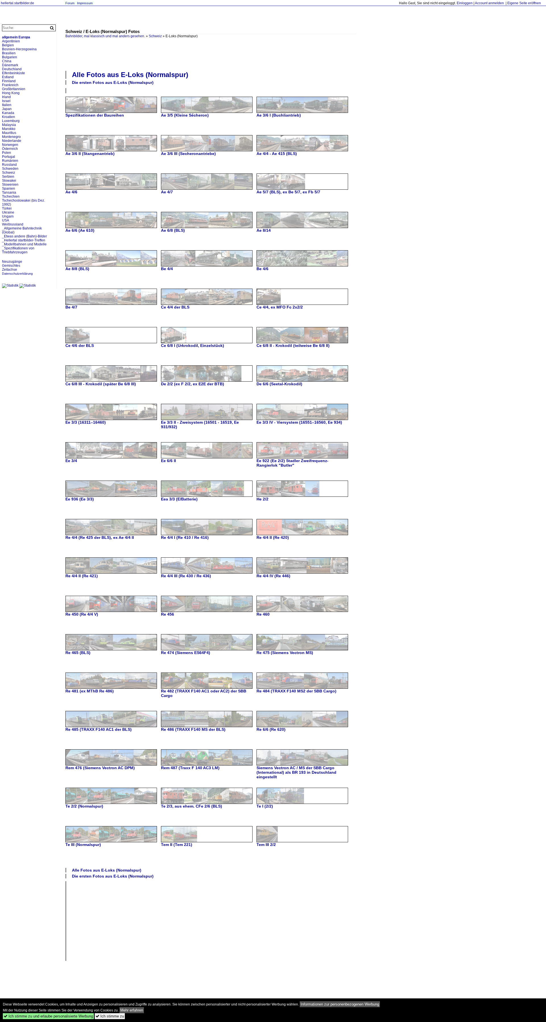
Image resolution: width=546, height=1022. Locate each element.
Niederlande (11, 141)
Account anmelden (489, 3)
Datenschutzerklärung (17, 273)
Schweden (10, 169)
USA (5, 220)
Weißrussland (12, 224)
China (6, 61)
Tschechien (11, 196)
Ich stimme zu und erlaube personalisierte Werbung (48, 1016)
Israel (6, 101)
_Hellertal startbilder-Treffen (23, 240)
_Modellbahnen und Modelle (24, 244)
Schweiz (155, 36)
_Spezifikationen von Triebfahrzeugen (18, 250)
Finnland (9, 81)
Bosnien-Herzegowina (19, 49)
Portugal (8, 157)
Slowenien (10, 185)
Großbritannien (13, 89)
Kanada (8, 113)
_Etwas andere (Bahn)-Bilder (24, 236)
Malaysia (9, 125)
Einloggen (465, 3)
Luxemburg (11, 121)
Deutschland (12, 69)
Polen (6, 153)
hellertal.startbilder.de (17, 3)
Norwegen (10, 145)
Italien (6, 105)
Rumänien (10, 161)
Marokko (8, 129)
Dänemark (10, 65)
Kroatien (8, 117)
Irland (6, 97)
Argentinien (11, 41)
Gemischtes (11, 266)
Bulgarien (9, 57)
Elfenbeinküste (13, 73)
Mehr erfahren (131, 1010)
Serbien (8, 177)
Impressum (85, 3)
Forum (70, 3)
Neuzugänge (12, 262)
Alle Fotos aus (130, 74)
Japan (7, 109)
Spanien (8, 189)
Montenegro (11, 137)
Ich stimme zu (110, 1016)
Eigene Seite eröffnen (524, 3)
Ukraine (8, 212)
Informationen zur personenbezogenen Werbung (340, 1004)
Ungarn (8, 216)
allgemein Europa (16, 37)
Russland (9, 165)
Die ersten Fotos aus (113, 82)
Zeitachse (9, 270)
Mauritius (9, 133)
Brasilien (9, 53)
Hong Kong (11, 93)
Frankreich (10, 85)
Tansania (9, 193)
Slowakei (9, 181)
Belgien (8, 45)
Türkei (7, 208)
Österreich (10, 149)
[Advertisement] (211, 54)
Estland (8, 77)
